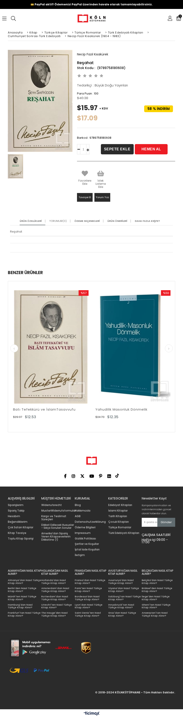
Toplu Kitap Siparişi (20, 538)
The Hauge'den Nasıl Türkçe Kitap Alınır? (54, 614)
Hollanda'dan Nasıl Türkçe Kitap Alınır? (53, 581)
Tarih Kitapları (117, 516)
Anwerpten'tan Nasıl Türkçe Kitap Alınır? (155, 614)
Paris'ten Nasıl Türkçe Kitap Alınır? (88, 589)
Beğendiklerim (17, 521)
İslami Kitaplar (118, 510)
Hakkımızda (82, 510)
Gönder (166, 522)
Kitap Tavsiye (17, 533)
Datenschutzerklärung (90, 521)
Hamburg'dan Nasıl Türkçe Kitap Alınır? (20, 606)
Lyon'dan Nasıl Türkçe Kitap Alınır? (88, 606)
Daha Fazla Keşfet (147, 221)
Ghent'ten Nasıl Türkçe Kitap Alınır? (156, 606)
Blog (78, 505)
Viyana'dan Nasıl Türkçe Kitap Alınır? (123, 589)
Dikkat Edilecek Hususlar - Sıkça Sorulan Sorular (57, 526)
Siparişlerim (15, 505)
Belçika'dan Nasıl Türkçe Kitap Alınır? (157, 581)
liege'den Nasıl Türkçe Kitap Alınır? (156, 598)
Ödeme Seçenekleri (87, 221)
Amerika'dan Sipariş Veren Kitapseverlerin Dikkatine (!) (56, 536)
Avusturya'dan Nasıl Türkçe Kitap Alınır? (121, 581)
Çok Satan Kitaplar (20, 527)
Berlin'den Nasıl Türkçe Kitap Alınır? (22, 589)
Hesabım (14, 516)
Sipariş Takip (16, 510)
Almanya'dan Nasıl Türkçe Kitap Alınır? (24, 581)
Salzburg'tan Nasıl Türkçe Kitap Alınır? (124, 598)
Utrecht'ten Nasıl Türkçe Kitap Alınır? (56, 606)
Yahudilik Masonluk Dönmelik (71, 409)
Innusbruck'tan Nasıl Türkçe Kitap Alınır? (121, 606)
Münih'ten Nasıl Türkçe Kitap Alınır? (22, 598)
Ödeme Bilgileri (85, 527)
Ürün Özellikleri (31, 221)
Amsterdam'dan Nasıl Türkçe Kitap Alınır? (55, 589)
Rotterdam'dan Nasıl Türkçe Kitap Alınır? (54, 598)
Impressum (83, 533)
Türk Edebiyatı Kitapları (123, 533)
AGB (78, 516)
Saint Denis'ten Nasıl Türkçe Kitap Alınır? (88, 614)
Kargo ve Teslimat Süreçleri (53, 518)
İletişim (80, 555)
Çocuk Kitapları (118, 521)
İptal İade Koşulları (87, 549)
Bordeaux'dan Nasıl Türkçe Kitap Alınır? (87, 598)
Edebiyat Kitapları (120, 505)
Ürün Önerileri (117, 221)
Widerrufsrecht (51, 505)
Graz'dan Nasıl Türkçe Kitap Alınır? (122, 614)
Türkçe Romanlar (119, 527)
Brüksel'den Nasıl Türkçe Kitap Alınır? (157, 589)
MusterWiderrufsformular (58, 510)
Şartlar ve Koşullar (87, 544)
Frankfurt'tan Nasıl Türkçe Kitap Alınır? (24, 614)
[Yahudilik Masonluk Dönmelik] (83, 347)
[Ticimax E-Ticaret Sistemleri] (92, 713)
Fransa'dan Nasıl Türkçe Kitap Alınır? (90, 581)
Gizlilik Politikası (85, 538)
